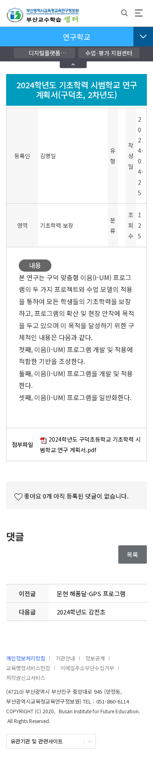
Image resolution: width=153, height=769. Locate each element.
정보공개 (95, 658)
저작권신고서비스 (25, 678)
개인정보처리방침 (25, 658)
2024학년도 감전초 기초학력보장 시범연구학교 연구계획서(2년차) (92, 614)
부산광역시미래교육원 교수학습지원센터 (43, 18)
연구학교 (77, 36)
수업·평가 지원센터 (108, 53)
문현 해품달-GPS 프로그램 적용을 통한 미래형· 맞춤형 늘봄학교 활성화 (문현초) (92, 595)
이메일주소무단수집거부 (87, 668)
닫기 (73, 64)
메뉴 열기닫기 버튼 (143, 36)
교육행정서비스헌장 (28, 668)
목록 (132, 554)
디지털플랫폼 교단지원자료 (44, 53)
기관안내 (65, 658)
